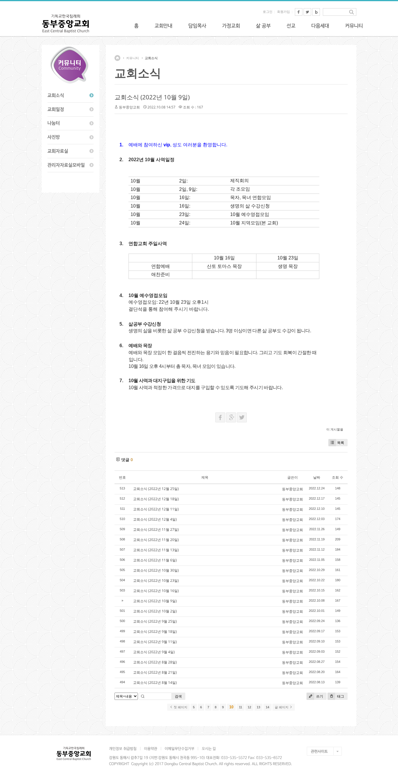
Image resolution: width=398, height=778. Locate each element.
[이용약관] (150, 748)
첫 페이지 (180, 707)
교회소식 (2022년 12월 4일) (155, 519)
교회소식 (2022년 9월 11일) (155, 641)
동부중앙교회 (129, 107)
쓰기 (319, 696)
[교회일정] (70, 110)
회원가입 (283, 11)
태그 (340, 696)
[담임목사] (197, 26)
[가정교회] (231, 26)
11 (240, 707)
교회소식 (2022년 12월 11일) (156, 509)
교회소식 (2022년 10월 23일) (156, 580)
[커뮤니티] (354, 26)
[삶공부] (263, 26)
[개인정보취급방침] (124, 748)
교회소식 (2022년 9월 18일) (155, 631)
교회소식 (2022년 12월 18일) (156, 498)
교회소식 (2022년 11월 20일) (156, 539)
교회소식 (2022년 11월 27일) (156, 529)
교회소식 (151, 58)
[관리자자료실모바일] (70, 165)
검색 (178, 696)
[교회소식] (70, 96)
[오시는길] (208, 748)
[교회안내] (163, 26)
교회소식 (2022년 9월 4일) (154, 651)
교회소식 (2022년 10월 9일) (152, 97)
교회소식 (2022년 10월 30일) (156, 570)
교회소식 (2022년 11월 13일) (156, 549)
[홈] (136, 26)
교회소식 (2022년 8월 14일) (155, 682)
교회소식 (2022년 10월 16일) (156, 590)
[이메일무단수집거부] (179, 748)
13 (258, 707)
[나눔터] (70, 124)
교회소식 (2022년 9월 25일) (155, 621)
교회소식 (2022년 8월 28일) (155, 662)
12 (249, 707)
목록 (340, 442)
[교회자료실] (70, 151)
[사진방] (70, 137)
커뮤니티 (132, 58)
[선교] (290, 26)
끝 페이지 (282, 707)
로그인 (267, 11)
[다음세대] (320, 26)
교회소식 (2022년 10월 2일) (155, 611)
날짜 (316, 477)
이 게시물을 (334, 429)
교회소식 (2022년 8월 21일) (155, 672)
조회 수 (337, 477)
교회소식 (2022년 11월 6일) (155, 560)
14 (267, 707)
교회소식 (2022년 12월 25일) (156, 488)
